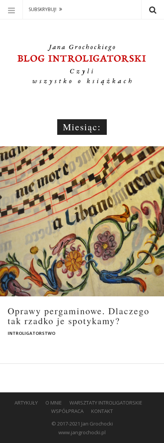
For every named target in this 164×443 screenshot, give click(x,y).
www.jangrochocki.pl (82, 432)
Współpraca (67, 411)
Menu (11, 9)
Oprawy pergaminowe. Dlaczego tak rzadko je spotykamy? (79, 316)
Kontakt (102, 411)
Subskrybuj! (42, 9)
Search (152, 9)
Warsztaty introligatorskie (105, 402)
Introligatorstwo (31, 333)
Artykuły (26, 402)
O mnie (53, 402)
